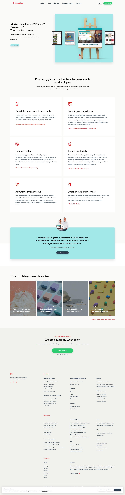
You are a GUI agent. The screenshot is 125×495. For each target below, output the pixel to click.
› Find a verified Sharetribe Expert (78, 169)
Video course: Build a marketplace (104, 433)
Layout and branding (48, 386)
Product (42, 3)
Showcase (56, 3)
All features (72, 392)
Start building (15, 45)
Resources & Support (67, 3)
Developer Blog (47, 434)
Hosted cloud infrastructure (76, 381)
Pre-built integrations (48, 388)
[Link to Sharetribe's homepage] (17, 3)
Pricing (49, 3)
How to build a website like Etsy (77, 430)
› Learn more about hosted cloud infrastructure (82, 128)
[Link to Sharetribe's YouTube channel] (16, 382)
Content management (49, 384)
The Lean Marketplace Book (76, 449)
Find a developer (47, 432)
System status (99, 450)
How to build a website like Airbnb (78, 427)
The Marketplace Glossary (76, 451)
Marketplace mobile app (49, 391)
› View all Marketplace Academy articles (103, 319)
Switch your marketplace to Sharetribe (105, 386)
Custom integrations (48, 405)
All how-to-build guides (75, 434)
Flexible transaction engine (50, 403)
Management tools (74, 384)
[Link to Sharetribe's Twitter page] (13, 382)
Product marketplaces (101, 398)
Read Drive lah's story (62, 252)
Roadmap (72, 398)
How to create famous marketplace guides (80, 437)
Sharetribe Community (101, 447)
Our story (46, 466)
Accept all (118, 490)
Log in (100, 3)
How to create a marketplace (77, 447)
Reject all (110, 490)
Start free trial (108, 3)
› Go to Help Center (74, 204)
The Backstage (99, 435)
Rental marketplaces (101, 394)
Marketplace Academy (75, 444)
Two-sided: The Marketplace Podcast (105, 423)
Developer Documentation (50, 425)
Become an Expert (48, 430)
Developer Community (49, 427)
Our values (46, 470)
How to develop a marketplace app (52, 442)
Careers (45, 475)
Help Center (99, 445)
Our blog (46, 473)
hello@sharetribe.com (101, 443)
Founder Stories (73, 408)
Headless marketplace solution (51, 398)
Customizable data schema (50, 401)
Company (78, 3)
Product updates (74, 396)
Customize (102, 490)
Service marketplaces (101, 396)
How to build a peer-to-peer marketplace (79, 423)
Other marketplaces (101, 401)
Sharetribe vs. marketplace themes (104, 384)
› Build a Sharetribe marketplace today (26, 168)
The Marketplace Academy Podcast (104, 425)
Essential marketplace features (51, 381)
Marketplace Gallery (75, 406)
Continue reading (74, 473)
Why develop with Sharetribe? (51, 423)
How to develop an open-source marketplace (54, 447)
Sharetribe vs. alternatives (102, 381)
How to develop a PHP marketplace (52, 444)
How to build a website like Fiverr (78, 432)
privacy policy (45, 491)
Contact (45, 477)
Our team (46, 468)
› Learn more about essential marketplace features (30, 124)
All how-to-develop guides (50, 449)
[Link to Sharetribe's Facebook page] (11, 382)
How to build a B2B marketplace (77, 425)
